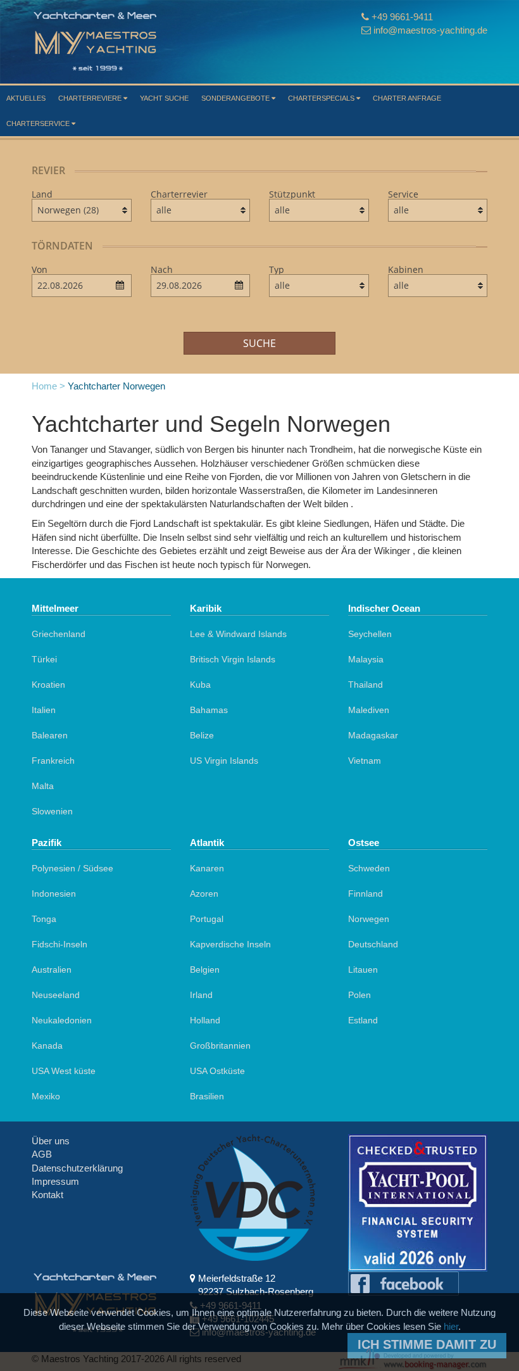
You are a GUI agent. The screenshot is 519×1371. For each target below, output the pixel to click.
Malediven (368, 710)
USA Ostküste (217, 1071)
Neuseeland (56, 995)
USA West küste (64, 1071)
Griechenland (58, 634)
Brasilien (207, 1096)
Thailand (365, 684)
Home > (48, 386)
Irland (201, 995)
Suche (259, 343)
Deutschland (373, 944)
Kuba (200, 684)
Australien (52, 969)
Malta (43, 786)
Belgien (205, 969)
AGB (42, 1154)
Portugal (206, 919)
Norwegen (368, 919)
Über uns (51, 1140)
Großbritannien (220, 1045)
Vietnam (364, 760)
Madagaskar (373, 735)
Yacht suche (164, 98)
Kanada (47, 1045)
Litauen (363, 969)
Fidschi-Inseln (59, 944)
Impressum (55, 1181)
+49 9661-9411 (402, 16)
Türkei (44, 659)
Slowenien (52, 811)
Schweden (369, 868)
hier (451, 1326)
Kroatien (48, 684)
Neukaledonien (62, 1020)
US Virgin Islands (224, 760)
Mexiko (46, 1096)
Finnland (365, 893)
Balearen (50, 735)
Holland (205, 1020)
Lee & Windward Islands (238, 634)
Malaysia (366, 659)
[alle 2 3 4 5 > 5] (438, 285)
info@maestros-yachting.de (430, 30)
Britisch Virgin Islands (232, 659)
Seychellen (370, 634)
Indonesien (54, 893)
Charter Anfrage (407, 98)
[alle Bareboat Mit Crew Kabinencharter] (438, 210)
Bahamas (209, 710)
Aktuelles (26, 98)
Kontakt (47, 1194)
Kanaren (207, 868)
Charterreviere (90, 98)
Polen (359, 995)
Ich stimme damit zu (427, 1344)
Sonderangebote (236, 98)
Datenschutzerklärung (77, 1168)
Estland (363, 1020)
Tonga (44, 919)
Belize (202, 735)
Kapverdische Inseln (230, 944)
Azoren (204, 893)
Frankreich (53, 760)
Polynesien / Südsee (72, 868)
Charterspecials (322, 98)
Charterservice (39, 123)
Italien (44, 710)
